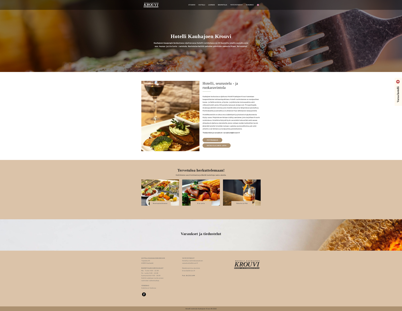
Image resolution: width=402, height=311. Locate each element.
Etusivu (192, 5)
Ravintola (222, 5)
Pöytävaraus (212, 140)
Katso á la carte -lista (216, 145)
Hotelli (201, 5)
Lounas (211, 5)
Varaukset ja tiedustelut (201, 234)
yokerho (250, 5)
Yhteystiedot (236, 5)
